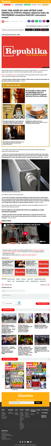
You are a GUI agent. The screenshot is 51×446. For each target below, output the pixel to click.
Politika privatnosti (6, 439)
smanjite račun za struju (40, 279)
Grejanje (18, 279)
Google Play (24, 255)
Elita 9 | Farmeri (33, 410)
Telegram (14, 251)
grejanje (15, 74)
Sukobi (16, 414)
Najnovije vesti (8, 309)
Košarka (22, 415)
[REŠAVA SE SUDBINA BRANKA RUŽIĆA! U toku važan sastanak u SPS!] (42, 318)
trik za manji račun (20, 281)
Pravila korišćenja (6, 434)
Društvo (3, 415)
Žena (27, 266)
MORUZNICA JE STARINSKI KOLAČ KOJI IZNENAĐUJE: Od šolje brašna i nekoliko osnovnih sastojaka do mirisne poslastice (36, 122)
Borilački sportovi (22, 419)
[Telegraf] (40, 21)
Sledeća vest (43, 284)
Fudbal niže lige (22, 414)
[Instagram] (44, 21)
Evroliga (22, 427)
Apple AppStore (32, 255)
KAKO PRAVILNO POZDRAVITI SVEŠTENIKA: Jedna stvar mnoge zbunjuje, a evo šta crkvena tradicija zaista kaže (13, 143)
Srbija (3, 412)
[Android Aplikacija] (29, 30)
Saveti (27, 281)
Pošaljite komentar (42, 303)
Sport (22, 410)
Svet (3, 345)
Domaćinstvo (43, 281)
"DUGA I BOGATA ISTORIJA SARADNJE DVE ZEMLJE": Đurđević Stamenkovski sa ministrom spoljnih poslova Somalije (25, 328)
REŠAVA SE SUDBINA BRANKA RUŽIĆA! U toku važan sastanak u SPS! (41, 327)
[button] (3, 376)
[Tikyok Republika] (23, 442)
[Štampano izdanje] (15, 375)
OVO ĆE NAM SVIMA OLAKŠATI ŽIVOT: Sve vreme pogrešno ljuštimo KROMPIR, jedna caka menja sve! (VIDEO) (8, 263)
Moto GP (21, 421)
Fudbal (21, 412)
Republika (5, 430)
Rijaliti (26, 413)
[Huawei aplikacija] (45, 30)
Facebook (35, 250)
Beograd (4, 413)
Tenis (21, 417)
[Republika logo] (7, 1)
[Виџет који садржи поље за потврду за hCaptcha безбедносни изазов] (12, 303)
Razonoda (27, 417)
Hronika (39, 4)
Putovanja (44, 410)
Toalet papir (30, 279)
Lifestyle (14, 21)
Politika (4, 323)
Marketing (4, 437)
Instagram (41, 250)
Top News (44, 413)
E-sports (22, 426)
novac (39, 70)
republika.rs (23, 444)
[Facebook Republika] (20, 442)
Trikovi (9, 281)
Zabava (27, 410)
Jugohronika (11, 413)
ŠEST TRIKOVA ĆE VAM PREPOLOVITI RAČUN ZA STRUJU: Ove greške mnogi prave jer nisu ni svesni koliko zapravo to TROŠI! (31, 271)
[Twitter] (47, 21)
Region (17, 413)
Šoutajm (22, 425)
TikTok (9, 251)
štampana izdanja (10, 359)
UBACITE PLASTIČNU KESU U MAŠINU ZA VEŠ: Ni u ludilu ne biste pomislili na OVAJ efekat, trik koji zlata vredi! (8, 271)
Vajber (19, 251)
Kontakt (3, 436)
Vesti (13, 4)
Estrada (27, 412)
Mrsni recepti (28, 119)
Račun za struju (10, 279)
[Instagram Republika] (30, 442)
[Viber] (32, 21)
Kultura (26, 415)
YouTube (4, 251)
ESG (38, 413)
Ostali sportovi (22, 423)
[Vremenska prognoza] (44, 1)
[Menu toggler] (48, 2)
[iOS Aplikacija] (37, 30)
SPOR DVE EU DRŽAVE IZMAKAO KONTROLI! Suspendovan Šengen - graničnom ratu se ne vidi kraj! (42, 350)
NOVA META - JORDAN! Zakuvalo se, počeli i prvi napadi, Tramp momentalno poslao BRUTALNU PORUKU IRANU (9, 350)
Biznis (38, 410)
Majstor (4, 74)
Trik (13, 281)
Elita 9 (32, 413)
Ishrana (4, 266)
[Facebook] (29, 21)
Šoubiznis (20, 345)
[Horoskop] (46, 1)
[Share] (3, 314)
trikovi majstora (34, 281)
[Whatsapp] (36, 21)
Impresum (4, 433)
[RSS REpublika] (28, 442)
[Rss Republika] (25, 442)
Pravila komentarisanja (7, 435)
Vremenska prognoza (4, 417)
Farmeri (32, 414)
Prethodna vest (8, 284)
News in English (43, 416)
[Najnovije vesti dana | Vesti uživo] (27, 4)
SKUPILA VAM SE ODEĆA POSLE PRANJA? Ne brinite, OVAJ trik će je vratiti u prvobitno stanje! (31, 263)
